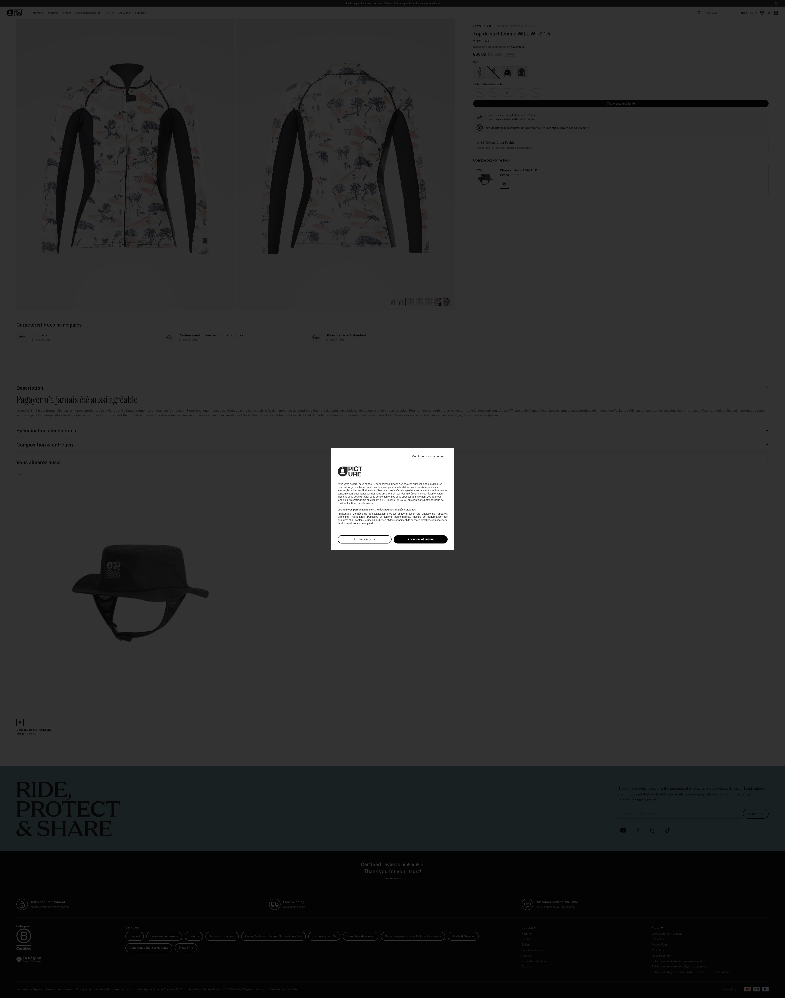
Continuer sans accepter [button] (430, 456)
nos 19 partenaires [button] (378, 484)
